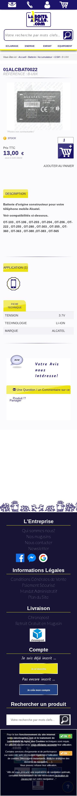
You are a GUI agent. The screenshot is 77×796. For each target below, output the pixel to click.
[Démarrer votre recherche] (67, 35)
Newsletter (38, 548)
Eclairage (12, 46)
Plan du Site (38, 597)
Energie (30, 46)
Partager (15, 400)
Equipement (65, 46)
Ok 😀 (67, 736)
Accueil (22, 57)
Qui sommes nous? (38, 530)
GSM (57, 57)
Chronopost (38, 617)
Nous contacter (38, 542)
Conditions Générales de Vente (39, 579)
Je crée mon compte (38, 690)
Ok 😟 (67, 753)
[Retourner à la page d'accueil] (38, 19)
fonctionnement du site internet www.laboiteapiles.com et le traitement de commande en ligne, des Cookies (31, 738)
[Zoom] (38, 106)
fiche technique (15, 306)
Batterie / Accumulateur (40, 57)
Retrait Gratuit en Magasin (38, 623)
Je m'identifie (38, 669)
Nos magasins (38, 536)
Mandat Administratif (38, 591)
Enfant (47, 46)
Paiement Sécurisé (38, 585)
